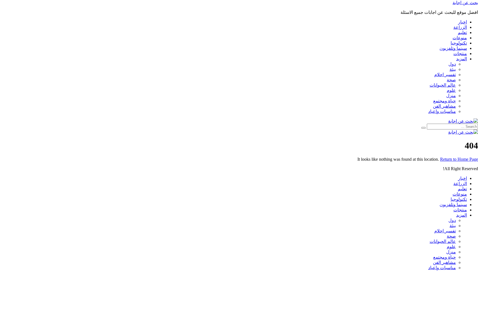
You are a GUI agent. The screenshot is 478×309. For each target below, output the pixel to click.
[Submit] (423, 128)
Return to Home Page (459, 159)
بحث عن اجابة (465, 2)
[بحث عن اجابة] (463, 121)
